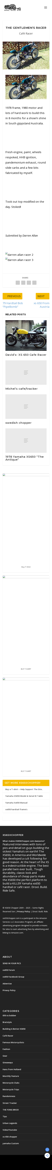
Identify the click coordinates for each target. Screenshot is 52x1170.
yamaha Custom (11, 1143)
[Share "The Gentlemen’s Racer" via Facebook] (18, 282)
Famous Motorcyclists (13, 1042)
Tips (5, 1116)
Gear (5, 1056)
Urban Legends (10, 1123)
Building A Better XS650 (14, 1029)
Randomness (9, 1096)
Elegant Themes (25, 1158)
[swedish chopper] (26, 406)
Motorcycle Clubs (11, 1082)
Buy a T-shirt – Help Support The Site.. (24, 789)
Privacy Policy (23, 911)
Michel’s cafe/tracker (21, 388)
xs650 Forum (9, 970)
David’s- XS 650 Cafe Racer (25, 354)
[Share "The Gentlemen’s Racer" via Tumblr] (23, 282)
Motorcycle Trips (11, 1089)
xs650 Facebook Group (13, 976)
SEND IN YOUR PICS (12, 963)
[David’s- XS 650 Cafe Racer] (26, 335)
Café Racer (26, 33)
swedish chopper (18, 422)
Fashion (6, 1049)
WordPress (26, 1161)
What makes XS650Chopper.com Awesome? (24, 841)
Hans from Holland (12, 1069)
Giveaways (8, 1062)
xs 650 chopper (10, 1136)
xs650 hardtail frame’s (16, 809)
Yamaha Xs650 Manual (16, 802)
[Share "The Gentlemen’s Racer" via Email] (34, 282)
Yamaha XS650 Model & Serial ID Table (24, 796)
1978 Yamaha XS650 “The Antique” (24, 458)
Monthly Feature (11, 1076)
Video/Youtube (10, 1130)
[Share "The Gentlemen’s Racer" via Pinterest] (29, 282)
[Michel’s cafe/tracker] (26, 372)
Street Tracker (10, 1103)
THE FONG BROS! (11, 1109)
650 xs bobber (9, 1015)
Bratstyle (7, 1022)
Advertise (7, 983)
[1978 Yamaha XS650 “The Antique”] (26, 440)
